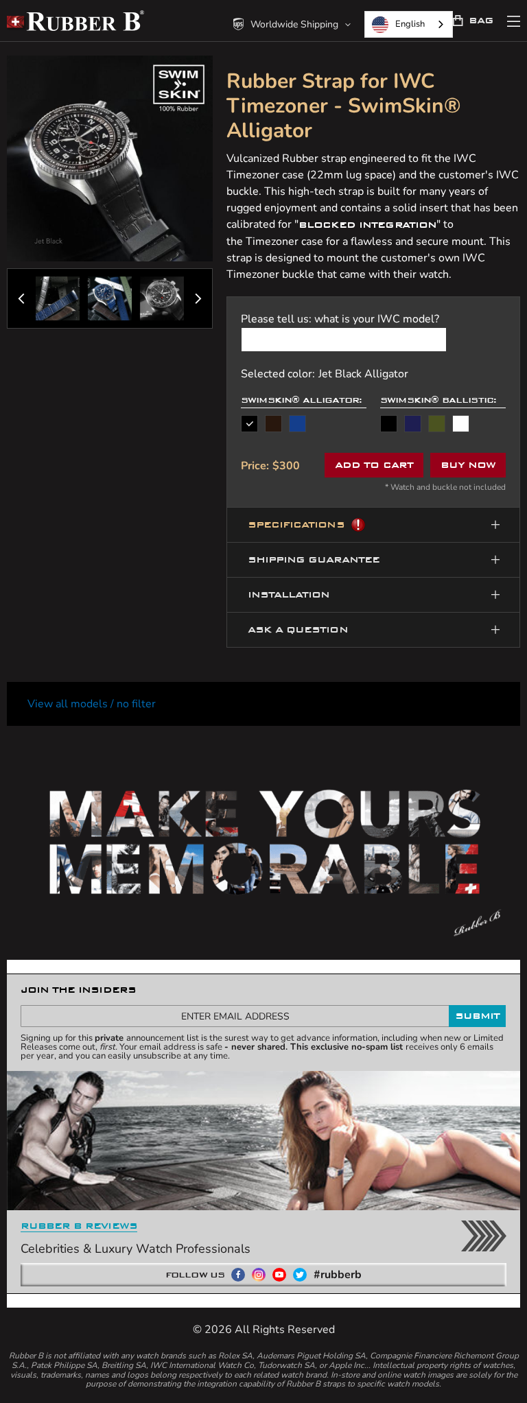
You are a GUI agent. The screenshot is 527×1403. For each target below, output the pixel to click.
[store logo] (75, 20)
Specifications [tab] (296, 524)
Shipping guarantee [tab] (313, 559)
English (410, 24)
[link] (388, 423)
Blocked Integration (367, 225)
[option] (249, 423)
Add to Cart (373, 465)
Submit (477, 1016)
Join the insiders (78, 989)
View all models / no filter (91, 703)
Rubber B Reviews (79, 1225)
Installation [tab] (288, 594)
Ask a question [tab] (298, 629)
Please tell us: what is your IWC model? (340, 319)
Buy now (468, 465)
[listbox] (303, 423)
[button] (292, 24)
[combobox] (408, 24)
